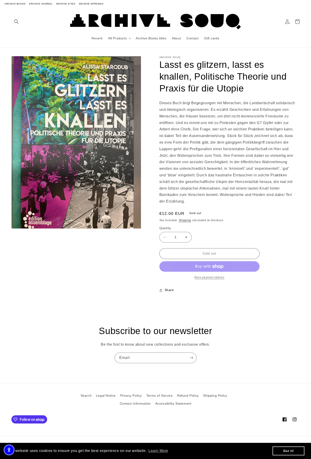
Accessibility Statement (173, 403)
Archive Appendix (91, 4)
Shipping (185, 220)
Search (86, 395)
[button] (16, 22)
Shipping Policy (215, 395)
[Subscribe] (191, 357)
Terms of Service (159, 395)
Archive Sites (66, 4)
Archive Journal (41, 4)
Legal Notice (106, 395)
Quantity (165, 228)
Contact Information (135, 403)
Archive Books (15, 4)
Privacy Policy (131, 395)
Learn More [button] (158, 451)
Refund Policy (188, 395)
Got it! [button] (288, 451)
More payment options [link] (209, 277)
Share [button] (169, 290)
